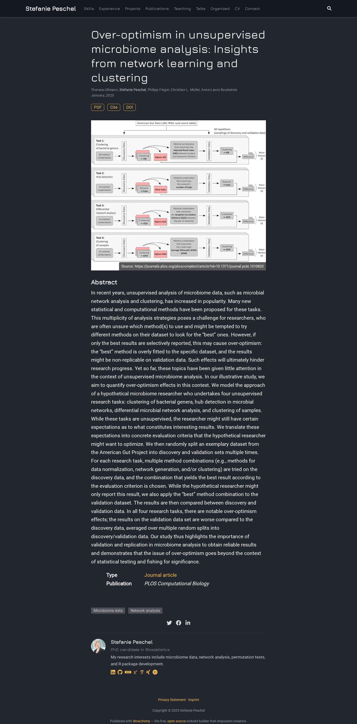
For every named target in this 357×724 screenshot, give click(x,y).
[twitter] (169, 622)
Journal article (160, 575)
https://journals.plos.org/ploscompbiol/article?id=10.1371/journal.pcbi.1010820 (199, 266)
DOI (129, 107)
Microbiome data (108, 610)
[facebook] (178, 622)
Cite (114, 107)
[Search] (329, 8)
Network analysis (145, 610)
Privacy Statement (172, 700)
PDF (98, 107)
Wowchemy (141, 721)
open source (176, 721)
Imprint (193, 700)
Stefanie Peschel (51, 8)
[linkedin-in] (187, 622)
